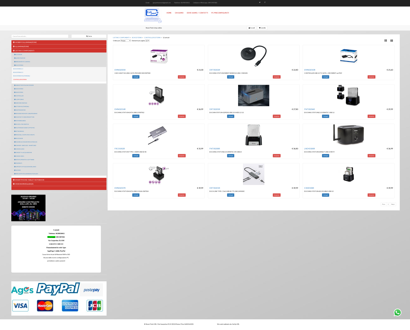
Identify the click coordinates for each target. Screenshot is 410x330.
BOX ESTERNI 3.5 (18, 72)
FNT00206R (309, 109)
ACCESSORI (18, 54)
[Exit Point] (153, 16)
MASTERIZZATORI (20, 110)
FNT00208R (214, 148)
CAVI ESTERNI (19, 89)
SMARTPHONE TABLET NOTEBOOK (29, 180)
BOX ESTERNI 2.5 (18, 69)
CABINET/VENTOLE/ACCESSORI (24, 85)
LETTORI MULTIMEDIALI (22, 106)
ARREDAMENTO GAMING (22, 61)
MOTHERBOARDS (20, 120)
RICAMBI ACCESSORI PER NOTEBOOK (26, 142)
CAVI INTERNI (19, 92)
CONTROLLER (19, 96)
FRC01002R (119, 148)
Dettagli (136, 77)
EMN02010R (309, 70)
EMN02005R (120, 70)
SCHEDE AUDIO (19, 149)
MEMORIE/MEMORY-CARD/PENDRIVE (26, 113)
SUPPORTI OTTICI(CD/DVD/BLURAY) (25, 166)
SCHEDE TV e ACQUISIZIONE (23, 152)
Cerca (90, 36)
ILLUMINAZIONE (22, 46)
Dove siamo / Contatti (197, 13)
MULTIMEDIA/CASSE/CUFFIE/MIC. (25, 127)
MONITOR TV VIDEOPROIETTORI (24, 117)
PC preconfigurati (220, 13)
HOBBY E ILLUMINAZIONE (26, 42)
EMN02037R (120, 188)
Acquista (181, 77)
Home (169, 13)
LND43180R (309, 148)
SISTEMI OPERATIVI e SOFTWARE (24, 159)
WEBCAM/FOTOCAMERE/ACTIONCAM (26, 173)
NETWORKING (19, 131)
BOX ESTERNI (19, 65)
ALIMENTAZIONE (20, 58)
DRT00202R (214, 70)
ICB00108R (309, 188)
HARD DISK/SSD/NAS (21, 103)
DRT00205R (214, 109)
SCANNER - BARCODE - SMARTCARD (25, 145)
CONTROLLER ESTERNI (20, 79)
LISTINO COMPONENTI (24, 51)
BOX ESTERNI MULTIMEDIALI (21, 76)
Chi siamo (179, 13)
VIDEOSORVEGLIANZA (24, 184)
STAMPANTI (18, 163)
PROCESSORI (19, 138)
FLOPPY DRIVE (19, 99)
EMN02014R (120, 109)
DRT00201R (214, 188)
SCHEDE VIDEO (19, 156)
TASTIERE (18, 170)
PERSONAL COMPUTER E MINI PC (25, 135)
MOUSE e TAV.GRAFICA (22, 124)
